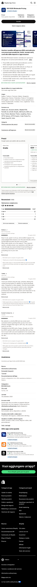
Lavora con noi (23, 531)
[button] (18, 436)
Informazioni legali (24, 548)
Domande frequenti (7, 371)
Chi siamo (22, 528)
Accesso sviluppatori (8, 564)
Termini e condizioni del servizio (11, 569)
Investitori (22, 535)
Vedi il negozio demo (18, 26)
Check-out (4, 109)
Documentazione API (7, 531)
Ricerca (3, 541)
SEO (20, 510)
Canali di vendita (6, 492)
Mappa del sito (6, 577)
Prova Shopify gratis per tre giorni (18, 472)
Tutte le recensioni (23, 223)
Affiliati (21, 544)
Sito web (4, 388)
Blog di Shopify (6, 538)
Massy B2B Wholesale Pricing (15, 433)
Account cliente (14, 109)
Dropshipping (23, 492)
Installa (18, 21)
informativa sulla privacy (9, 406)
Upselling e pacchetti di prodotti (26, 503)
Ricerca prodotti (6, 496)
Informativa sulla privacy (9, 368)
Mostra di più (4, 255)
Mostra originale (31, 83)
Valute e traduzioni (25, 517)
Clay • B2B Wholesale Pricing (14, 443)
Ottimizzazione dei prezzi (9, 124)
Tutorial (3, 373)
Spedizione (22, 513)
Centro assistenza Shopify (9, 528)
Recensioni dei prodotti (26, 499)
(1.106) (22, 17)
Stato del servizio (24, 551)
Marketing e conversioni (8, 508)
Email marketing (24, 507)
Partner (21, 541)
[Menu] (35, 3)
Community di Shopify (8, 535)
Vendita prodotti (6, 499)
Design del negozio (7, 505)
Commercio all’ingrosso (8, 130)
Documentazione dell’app (9, 376)
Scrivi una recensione (8, 223)
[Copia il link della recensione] (7, 230)
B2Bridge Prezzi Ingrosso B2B (15, 451)
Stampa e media (24, 538)
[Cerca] (31, 3)
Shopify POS (23, 109)
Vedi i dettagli (5, 425)
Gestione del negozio (8, 512)
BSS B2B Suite (31, 17)
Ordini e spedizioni (7, 502)
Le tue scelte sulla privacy (9, 582)
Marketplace (23, 496)
